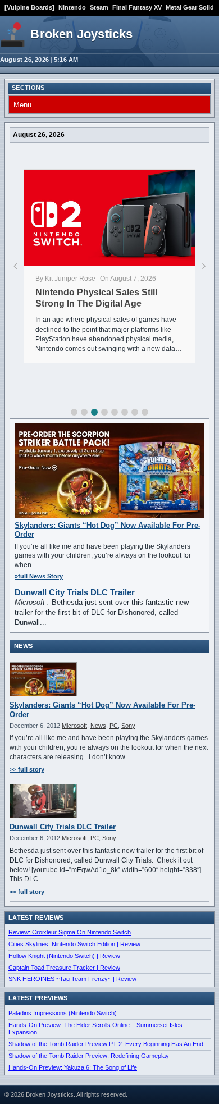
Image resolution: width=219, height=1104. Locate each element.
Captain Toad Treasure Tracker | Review (64, 967)
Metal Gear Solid (190, 7)
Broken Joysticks (81, 34)
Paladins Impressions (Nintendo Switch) (62, 1013)
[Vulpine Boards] (29, 7)
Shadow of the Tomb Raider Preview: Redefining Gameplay (88, 1055)
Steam (99, 7)
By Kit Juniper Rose (65, 278)
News (98, 725)
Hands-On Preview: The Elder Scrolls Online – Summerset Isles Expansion (95, 1028)
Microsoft (74, 725)
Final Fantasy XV (137, 7)
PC (114, 725)
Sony (128, 725)
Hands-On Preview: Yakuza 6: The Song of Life (72, 1067)
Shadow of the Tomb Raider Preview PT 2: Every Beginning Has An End (105, 1044)
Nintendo (72, 7)
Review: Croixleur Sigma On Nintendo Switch (69, 932)
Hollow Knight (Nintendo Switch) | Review (64, 955)
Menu (22, 105)
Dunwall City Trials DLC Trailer (75, 592)
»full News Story (39, 576)
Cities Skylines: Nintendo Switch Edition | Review (74, 944)
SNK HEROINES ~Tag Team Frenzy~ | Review (72, 978)
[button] (74, 412)
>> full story (27, 769)
